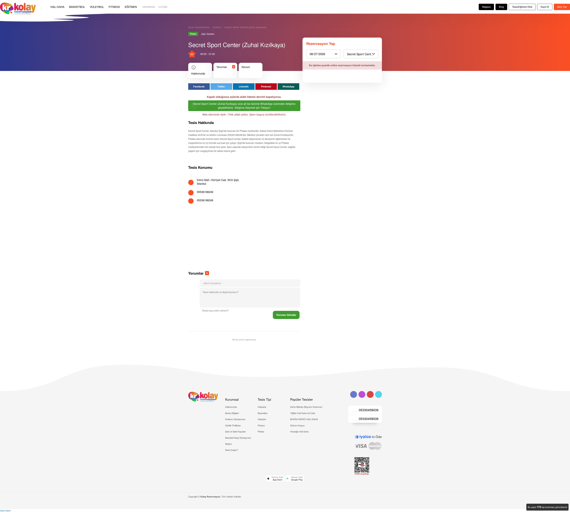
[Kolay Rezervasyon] (18, 9)
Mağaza (486, 6)
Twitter (221, 86)
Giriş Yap (562, 6)
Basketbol (77, 7)
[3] (234, 311)
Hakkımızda (148, 6)
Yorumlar (221, 67)
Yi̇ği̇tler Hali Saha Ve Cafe (302, 413)
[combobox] (361, 53)
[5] (237, 311)
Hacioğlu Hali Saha (299, 431)
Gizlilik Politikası (233, 425)
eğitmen (131, 7)
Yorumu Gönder (286, 315)
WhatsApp (288, 86)
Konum (246, 67)
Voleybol (97, 7)
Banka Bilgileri (232, 413)
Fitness (261, 425)
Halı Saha (57, 7)
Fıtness (114, 7)
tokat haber (5, 510)
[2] (233, 311)
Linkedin (244, 86)
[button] (275, 478)
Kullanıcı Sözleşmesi (235, 419)
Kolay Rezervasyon (198, 27)
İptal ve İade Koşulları (235, 431)
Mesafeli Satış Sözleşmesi (238, 437)
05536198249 (205, 192)
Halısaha (262, 406)
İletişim (163, 6)
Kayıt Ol (545, 6)
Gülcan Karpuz (297, 425)
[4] (235, 311)
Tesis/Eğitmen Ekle (522, 6)
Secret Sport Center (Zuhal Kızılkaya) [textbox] (362, 54)
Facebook (199, 86)
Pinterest (266, 86)
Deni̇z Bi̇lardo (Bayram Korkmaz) (306, 406)
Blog (501, 6)
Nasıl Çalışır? (231, 449)
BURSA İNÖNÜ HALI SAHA (304, 419)
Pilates (217, 27)
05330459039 (368, 409)
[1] (232, 311)
